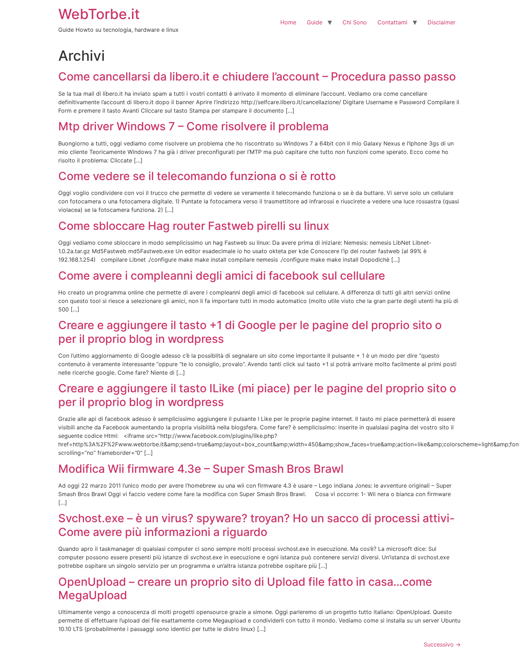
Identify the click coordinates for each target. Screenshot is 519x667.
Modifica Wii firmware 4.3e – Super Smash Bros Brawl (201, 469)
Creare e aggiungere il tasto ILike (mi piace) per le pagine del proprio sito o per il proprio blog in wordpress (257, 395)
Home (288, 22)
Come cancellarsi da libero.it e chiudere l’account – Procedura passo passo (257, 76)
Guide (314, 22)
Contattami (392, 22)
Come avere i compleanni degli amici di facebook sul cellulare (221, 275)
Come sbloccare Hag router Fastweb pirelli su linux (193, 226)
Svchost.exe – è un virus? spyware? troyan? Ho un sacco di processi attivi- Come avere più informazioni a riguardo (256, 524)
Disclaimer (441, 22)
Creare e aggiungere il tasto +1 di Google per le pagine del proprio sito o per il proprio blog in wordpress (250, 331)
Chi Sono (354, 22)
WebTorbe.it (99, 14)
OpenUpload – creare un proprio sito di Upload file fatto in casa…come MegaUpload (245, 588)
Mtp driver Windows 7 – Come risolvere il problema (193, 126)
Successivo (442, 644)
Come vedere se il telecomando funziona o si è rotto (197, 176)
